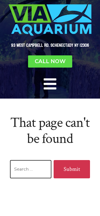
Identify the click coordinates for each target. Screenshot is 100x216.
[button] (50, 84)
